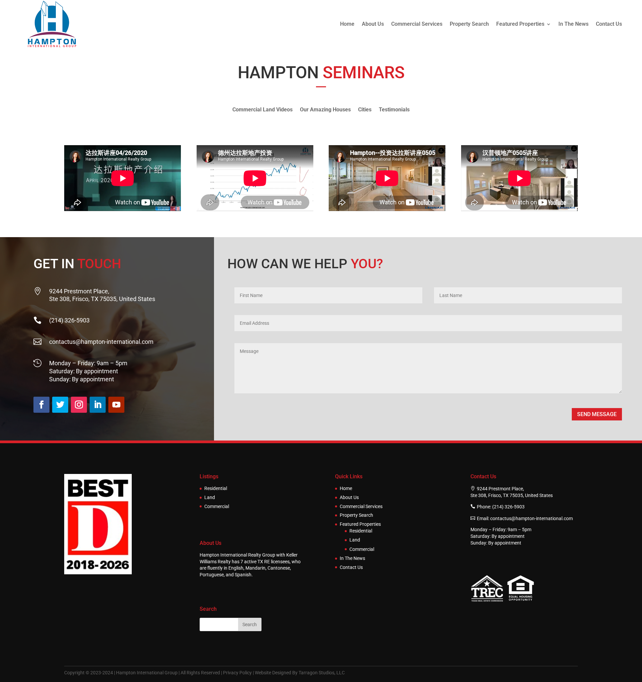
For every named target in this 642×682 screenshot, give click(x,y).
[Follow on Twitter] (60, 405)
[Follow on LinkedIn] (98, 405)
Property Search (469, 24)
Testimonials (394, 110)
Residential (215, 488)
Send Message (597, 414)
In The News (573, 24)
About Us (373, 24)
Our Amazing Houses (325, 110)
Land (209, 497)
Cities (364, 110)
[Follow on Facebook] (41, 405)
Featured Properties (520, 24)
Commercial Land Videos (262, 110)
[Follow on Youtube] (116, 405)
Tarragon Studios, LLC (322, 672)
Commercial (216, 506)
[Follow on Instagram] (79, 405)
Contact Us (609, 24)
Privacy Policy (237, 672)
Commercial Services (416, 24)
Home (347, 24)
